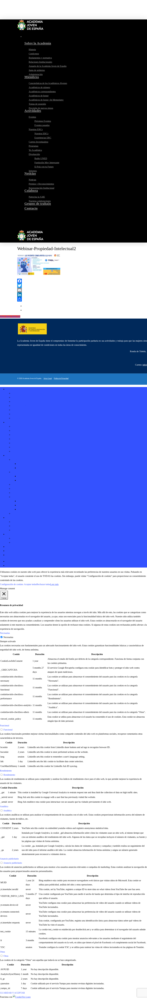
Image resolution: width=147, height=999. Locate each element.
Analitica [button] (4, 806)
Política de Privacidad (61, 378)
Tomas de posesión (20, 447)
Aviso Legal (47, 378)
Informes (15, 513)
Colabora (10, 534)
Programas (16, 488)
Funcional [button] (4, 725)
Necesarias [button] (5, 633)
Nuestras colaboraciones (22, 542)
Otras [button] (2, 952)
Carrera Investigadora (21, 484)
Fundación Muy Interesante (29, 505)
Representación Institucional (24, 530)
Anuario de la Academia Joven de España (30, 410)
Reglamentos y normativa (23, 401)
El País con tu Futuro (26, 509)
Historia (15, 393)
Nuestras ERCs (18, 472)
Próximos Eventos (25, 463)
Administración (18, 418)
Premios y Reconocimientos (24, 526)
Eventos (15, 459)
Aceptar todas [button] (30, 584)
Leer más (54, 584)
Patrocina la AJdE (19, 538)
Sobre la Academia (14, 389)
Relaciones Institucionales (23, 405)
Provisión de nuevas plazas (23, 451)
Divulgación (17, 497)
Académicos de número (22, 430)
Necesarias (8, 637)
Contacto (10, 551)
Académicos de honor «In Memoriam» (29, 443)
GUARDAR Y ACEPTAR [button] (12, 993)
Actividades (11, 455)
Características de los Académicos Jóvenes (30, 426)
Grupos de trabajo (14, 546)
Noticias (9, 517)
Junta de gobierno (19, 414)
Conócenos (16, 397)
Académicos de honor (21, 439)
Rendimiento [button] (6, 770)
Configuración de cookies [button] (11, 584)
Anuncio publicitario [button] (9, 859)
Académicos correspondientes (24, 434)
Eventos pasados (24, 468)
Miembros (10, 422)
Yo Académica (18, 492)
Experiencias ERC (25, 480)
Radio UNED (23, 501)
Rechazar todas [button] (43, 584)
